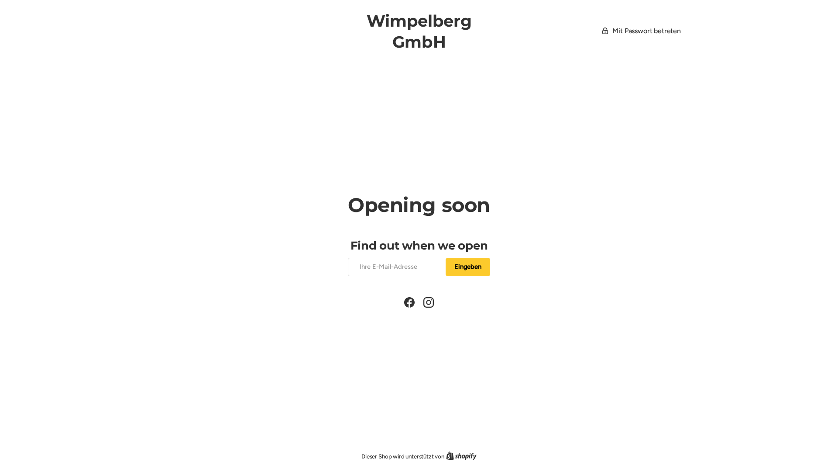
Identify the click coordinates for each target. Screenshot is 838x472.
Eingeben (467, 267)
